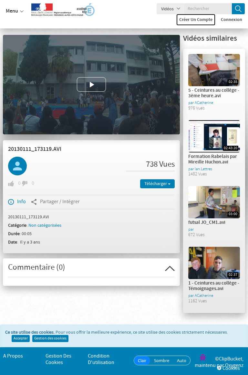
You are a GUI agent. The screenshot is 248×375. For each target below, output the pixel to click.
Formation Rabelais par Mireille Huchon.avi (212, 159)
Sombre (161, 360)
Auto (181, 360)
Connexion (231, 20)
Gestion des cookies (50, 338)
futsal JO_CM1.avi (206, 222)
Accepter (21, 338)
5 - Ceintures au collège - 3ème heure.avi (213, 93)
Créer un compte (195, 20)
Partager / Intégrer (60, 201)
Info (21, 201)
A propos (13, 356)
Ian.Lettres (203, 169)
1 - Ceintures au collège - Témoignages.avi (213, 286)
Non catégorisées (44, 225)
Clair (142, 360)
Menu (12, 11)
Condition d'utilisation (101, 359)
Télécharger (156, 184)
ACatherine (204, 102)
